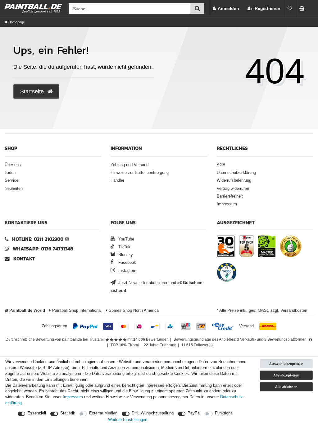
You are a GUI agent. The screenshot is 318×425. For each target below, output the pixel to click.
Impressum (227, 204)
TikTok (123, 247)
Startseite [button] (32, 91)
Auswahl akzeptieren (286, 364)
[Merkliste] (289, 8)
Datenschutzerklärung (236, 172)
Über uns (13, 165)
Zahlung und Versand (129, 165)
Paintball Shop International (76, 310)
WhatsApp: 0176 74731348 (43, 248)
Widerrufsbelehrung (234, 180)
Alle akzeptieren (286, 375)
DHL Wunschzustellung (153, 413)
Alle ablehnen (286, 387)
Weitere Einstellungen (127, 420)
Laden (10, 172)
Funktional (224, 413)
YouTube (125, 239)
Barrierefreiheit (230, 196)
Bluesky (125, 255)
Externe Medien (103, 413)
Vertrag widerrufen (233, 188)
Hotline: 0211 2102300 (37, 239)
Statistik (67, 413)
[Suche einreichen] (197, 8)
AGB (221, 165)
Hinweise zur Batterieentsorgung (140, 172)
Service (11, 180)
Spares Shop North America (133, 310)
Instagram (126, 271)
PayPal (194, 413)
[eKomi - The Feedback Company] (291, 246)
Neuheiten (14, 188)
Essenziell (36, 413)
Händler (117, 180)
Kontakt (24, 258)
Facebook (126, 262)
